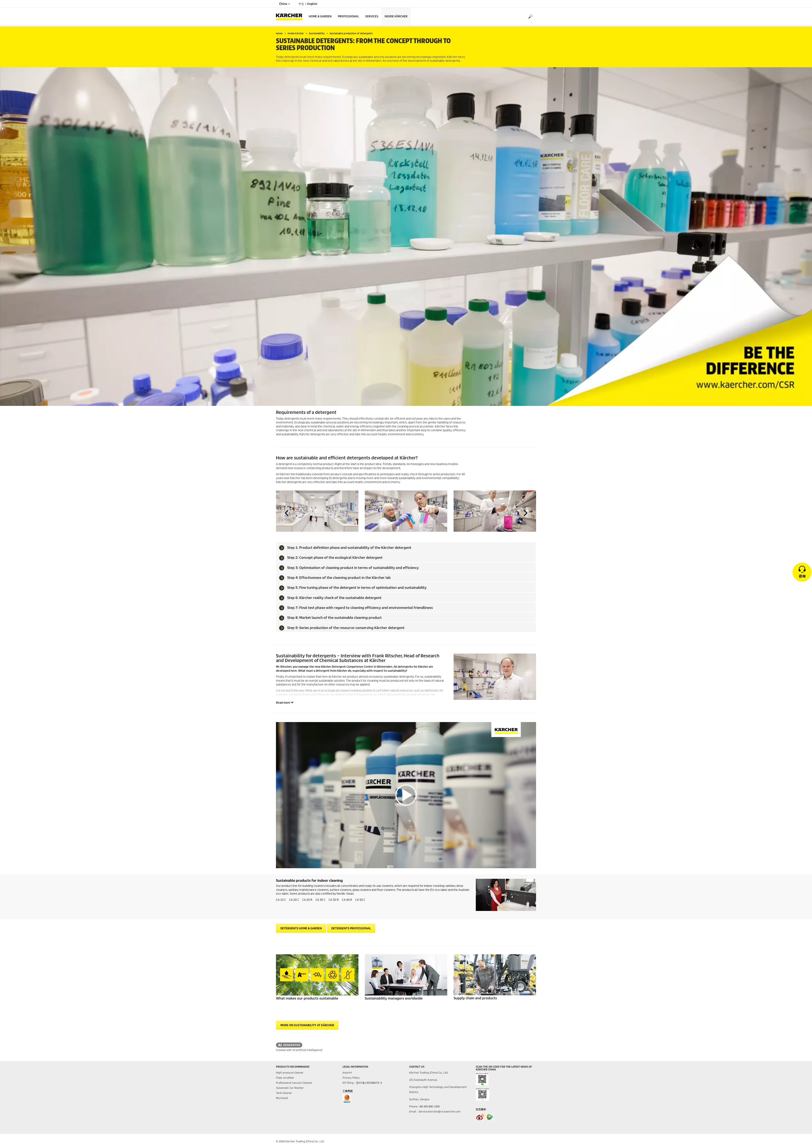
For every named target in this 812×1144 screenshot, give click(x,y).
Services (371, 16)
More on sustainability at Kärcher (307, 1025)
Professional (348, 16)
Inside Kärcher (396, 16)
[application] (406, 795)
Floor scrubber (285, 1077)
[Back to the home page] (291, 16)
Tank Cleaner (284, 1093)
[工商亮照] (347, 1099)
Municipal (282, 1098)
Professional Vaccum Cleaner (294, 1082)
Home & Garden (320, 16)
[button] (286, 513)
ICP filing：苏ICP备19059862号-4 (362, 1082)
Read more (283, 703)
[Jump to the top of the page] (801, 1135)
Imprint (347, 1072)
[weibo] (480, 1117)
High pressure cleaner (289, 1072)
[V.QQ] (490, 1117)
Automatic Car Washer (290, 1087)
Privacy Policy (351, 1077)
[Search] (530, 16)
